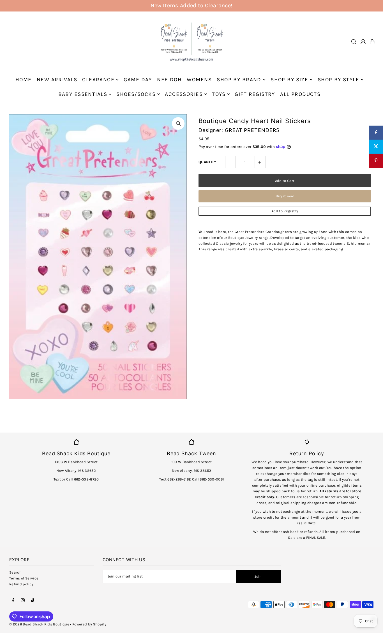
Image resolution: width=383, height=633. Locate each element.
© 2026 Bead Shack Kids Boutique (39, 624)
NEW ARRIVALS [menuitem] (57, 80)
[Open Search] (353, 41)
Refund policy (21, 584)
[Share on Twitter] (376, 147)
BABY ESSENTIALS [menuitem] (82, 94)
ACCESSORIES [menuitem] (184, 94)
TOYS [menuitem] (218, 94)
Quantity (207, 162)
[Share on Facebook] (376, 133)
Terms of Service (23, 578)
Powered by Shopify (89, 624)
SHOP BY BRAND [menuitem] (239, 80)
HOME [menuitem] (23, 80)
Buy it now (285, 196)
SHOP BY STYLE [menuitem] (338, 80)
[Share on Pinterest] (376, 161)
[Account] (363, 41)
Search (15, 572)
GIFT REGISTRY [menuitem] (255, 94)
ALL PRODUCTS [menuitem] (300, 94)
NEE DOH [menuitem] (169, 80)
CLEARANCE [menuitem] (98, 80)
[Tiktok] (32, 600)
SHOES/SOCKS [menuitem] (136, 94)
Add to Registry (284, 211)
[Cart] (372, 41)
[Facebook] (13, 600)
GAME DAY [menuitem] (138, 80)
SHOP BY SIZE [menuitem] (289, 80)
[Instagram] (23, 600)
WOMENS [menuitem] (199, 80)
